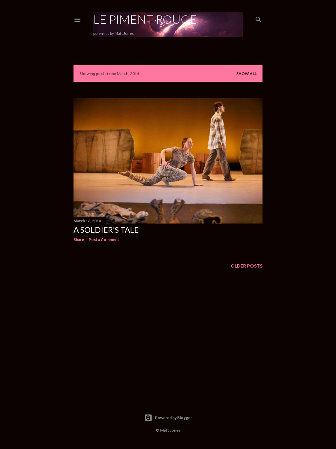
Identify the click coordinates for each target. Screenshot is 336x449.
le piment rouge (145, 19)
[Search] (258, 18)
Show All (246, 73)
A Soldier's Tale (106, 229)
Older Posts (246, 266)
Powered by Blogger (173, 417)
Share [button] (79, 239)
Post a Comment (104, 239)
